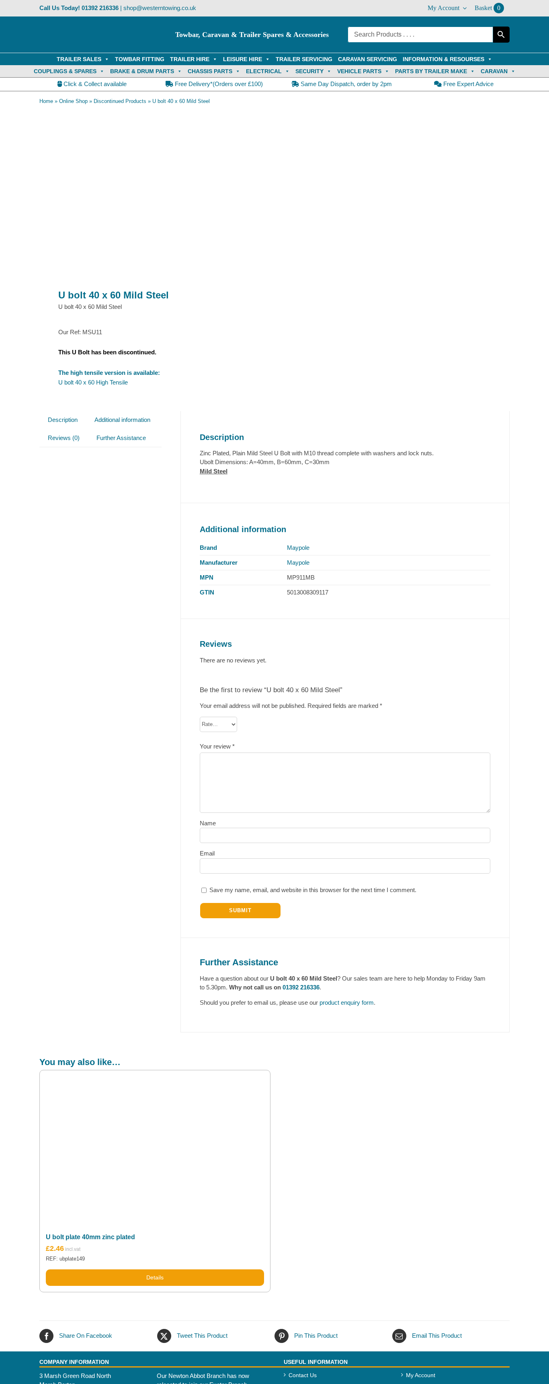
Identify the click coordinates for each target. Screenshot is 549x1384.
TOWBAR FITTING (139, 59)
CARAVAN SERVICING (367, 59)
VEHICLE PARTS (359, 71)
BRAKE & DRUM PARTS (142, 71)
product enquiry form (347, 1002)
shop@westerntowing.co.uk (159, 7)
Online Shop (73, 101)
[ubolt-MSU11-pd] (152, 195)
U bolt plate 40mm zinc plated (90, 1237)
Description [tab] (63, 419)
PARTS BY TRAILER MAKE (431, 71)
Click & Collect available (94, 83)
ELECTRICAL (264, 71)
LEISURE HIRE (242, 59)
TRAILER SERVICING (304, 59)
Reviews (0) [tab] (64, 437)
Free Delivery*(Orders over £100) (218, 83)
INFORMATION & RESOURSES (443, 59)
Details (155, 1277)
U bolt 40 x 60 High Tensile (93, 382)
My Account (420, 1375)
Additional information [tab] (122, 419)
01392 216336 (100, 7)
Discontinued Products (120, 101)
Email (207, 853)
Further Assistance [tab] (121, 437)
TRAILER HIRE (189, 59)
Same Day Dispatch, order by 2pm (345, 83)
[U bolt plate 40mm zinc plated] (155, 1146)
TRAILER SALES (79, 59)
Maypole (298, 547)
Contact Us (303, 1375)
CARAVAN (494, 71)
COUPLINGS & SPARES (65, 71)
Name (208, 823)
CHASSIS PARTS (210, 71)
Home (46, 101)
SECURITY (309, 71)
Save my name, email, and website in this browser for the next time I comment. (312, 889)
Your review (217, 746)
